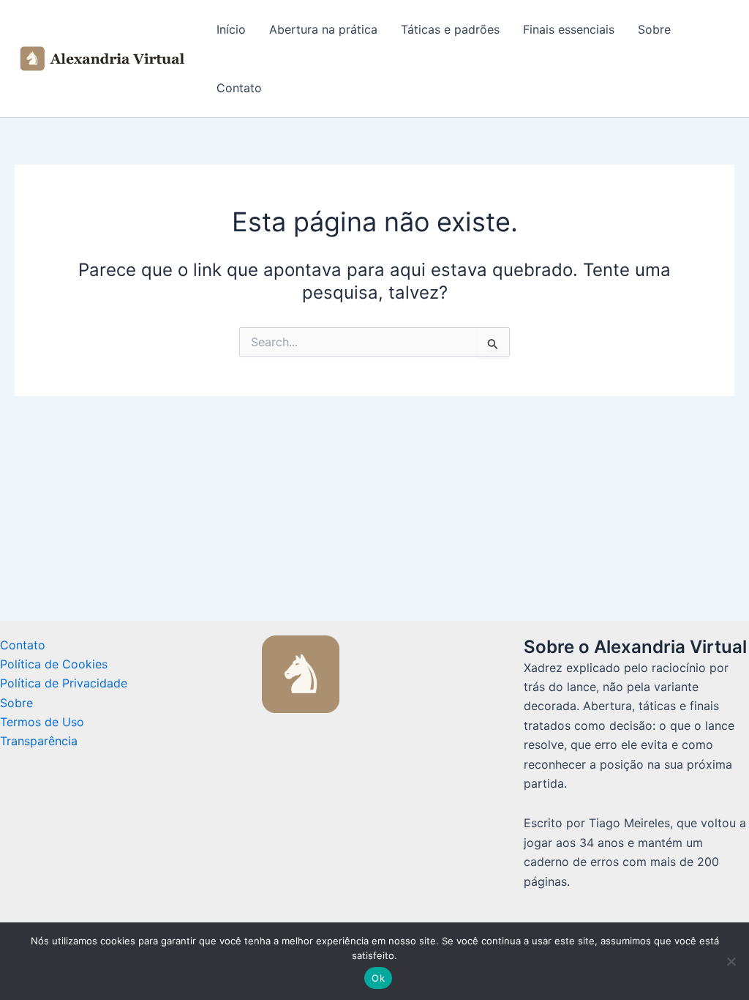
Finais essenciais (568, 29)
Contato (239, 88)
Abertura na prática (323, 29)
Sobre (654, 29)
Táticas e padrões (450, 29)
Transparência (39, 741)
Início (231, 29)
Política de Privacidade (63, 683)
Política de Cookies (54, 664)
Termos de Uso (42, 721)
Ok (378, 978)
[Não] (730, 961)
